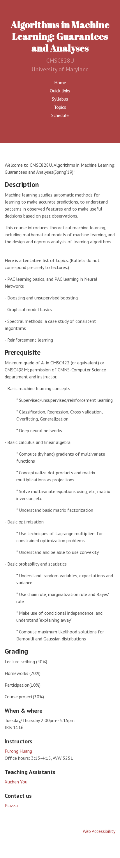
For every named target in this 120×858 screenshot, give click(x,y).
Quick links (60, 91)
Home (60, 82)
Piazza (11, 805)
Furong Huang (18, 751)
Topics (60, 107)
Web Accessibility (99, 831)
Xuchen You (16, 782)
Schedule (60, 115)
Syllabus (60, 99)
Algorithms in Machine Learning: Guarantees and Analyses (60, 36)
